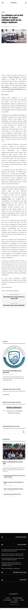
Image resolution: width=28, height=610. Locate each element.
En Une (3, 12)
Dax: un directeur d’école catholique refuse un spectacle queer (12, 371)
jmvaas (4, 374)
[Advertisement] (14, 59)
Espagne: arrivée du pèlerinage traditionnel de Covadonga (13, 489)
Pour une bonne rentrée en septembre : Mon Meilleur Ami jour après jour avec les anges (13, 554)
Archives (8, 598)
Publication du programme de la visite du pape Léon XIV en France (13, 482)
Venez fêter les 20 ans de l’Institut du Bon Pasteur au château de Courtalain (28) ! (14, 550)
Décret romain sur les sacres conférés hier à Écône (12, 494)
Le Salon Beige (21, 544)
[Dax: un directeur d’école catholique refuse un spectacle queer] (14, 357)
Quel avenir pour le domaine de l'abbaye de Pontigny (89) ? (14, 305)
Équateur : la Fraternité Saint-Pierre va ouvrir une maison (13, 462)
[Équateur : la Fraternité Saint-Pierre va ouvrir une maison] (14, 451)
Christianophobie (21, 537)
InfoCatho (23, 580)
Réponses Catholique (19, 572)
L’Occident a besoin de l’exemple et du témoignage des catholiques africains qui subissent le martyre (12, 564)
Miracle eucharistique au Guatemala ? (11, 568)
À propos (16, 600)
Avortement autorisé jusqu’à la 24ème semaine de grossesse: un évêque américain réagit (14, 476)
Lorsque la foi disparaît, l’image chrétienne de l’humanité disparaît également (13, 558)
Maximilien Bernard (6, 26)
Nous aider (14, 602)
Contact (22, 600)
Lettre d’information (17, 598)
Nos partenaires (7, 600)
